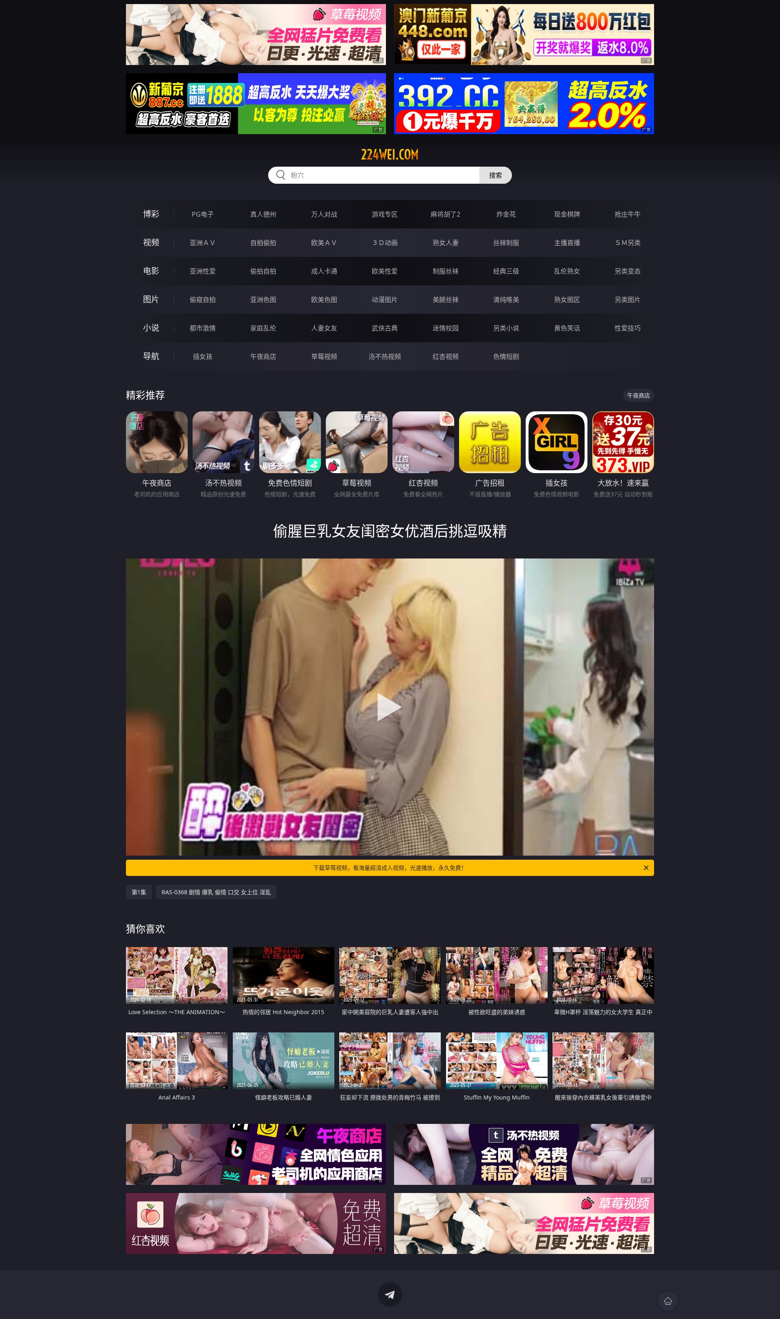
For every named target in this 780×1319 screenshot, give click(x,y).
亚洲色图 (263, 299)
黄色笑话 (567, 328)
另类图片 (628, 299)
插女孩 (202, 356)
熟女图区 (567, 299)
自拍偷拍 (263, 242)
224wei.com (390, 154)
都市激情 (203, 328)
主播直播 (567, 242)
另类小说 (506, 328)
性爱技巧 (628, 328)
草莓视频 (324, 356)
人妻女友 (324, 328)
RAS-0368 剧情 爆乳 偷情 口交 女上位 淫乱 (216, 892)
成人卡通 (324, 271)
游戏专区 (385, 214)
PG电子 (203, 214)
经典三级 (506, 271)
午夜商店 (263, 356)
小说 (151, 327)
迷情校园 (446, 328)
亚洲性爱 (203, 271)
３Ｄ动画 (385, 242)
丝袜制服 (506, 242)
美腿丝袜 (446, 299)
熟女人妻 (446, 242)
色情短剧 (506, 356)
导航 (151, 356)
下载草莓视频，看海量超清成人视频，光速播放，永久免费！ (390, 867)
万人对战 (324, 214)
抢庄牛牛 (628, 214)
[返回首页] (668, 1301)
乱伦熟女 (567, 271)
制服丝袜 (446, 271)
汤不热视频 (384, 356)
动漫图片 (385, 299)
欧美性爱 (385, 271)
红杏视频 (446, 356)
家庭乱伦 (263, 328)
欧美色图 (324, 299)
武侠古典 (385, 328)
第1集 (139, 892)
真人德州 (263, 214)
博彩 (151, 214)
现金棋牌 (567, 214)
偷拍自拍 (263, 271)
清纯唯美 (506, 299)
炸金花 (506, 214)
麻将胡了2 (445, 214)
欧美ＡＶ (324, 242)
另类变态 (628, 271)
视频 (151, 242)
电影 (151, 270)
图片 (151, 299)
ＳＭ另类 (628, 242)
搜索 (495, 175)
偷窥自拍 (203, 299)
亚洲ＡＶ (203, 242)
